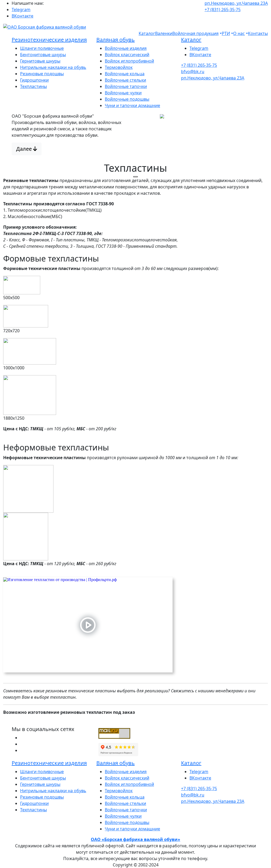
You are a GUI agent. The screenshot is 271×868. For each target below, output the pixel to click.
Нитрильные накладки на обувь (53, 67)
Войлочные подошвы (127, 99)
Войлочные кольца (124, 74)
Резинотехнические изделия (49, 39)
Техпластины (33, 86)
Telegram (21, 9)
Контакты (258, 33)
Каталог (147, 33)
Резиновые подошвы (42, 74)
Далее (24, 148)
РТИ (226, 33)
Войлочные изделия (126, 48)
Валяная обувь (115, 39)
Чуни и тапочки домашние (132, 105)
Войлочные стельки (125, 80)
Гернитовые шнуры (40, 61)
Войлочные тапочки (126, 86)
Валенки (163, 33)
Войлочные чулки (123, 93)
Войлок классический (127, 54)
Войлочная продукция (195, 33)
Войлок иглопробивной (129, 61)
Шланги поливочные (42, 48)
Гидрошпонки (34, 80)
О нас (239, 33)
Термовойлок (119, 67)
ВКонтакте (22, 16)
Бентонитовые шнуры (43, 54)
